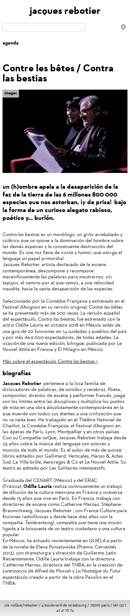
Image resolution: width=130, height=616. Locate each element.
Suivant (122, 97)
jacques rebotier (65, 10)
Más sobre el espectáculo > (50, 361)
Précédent (113, 94)
